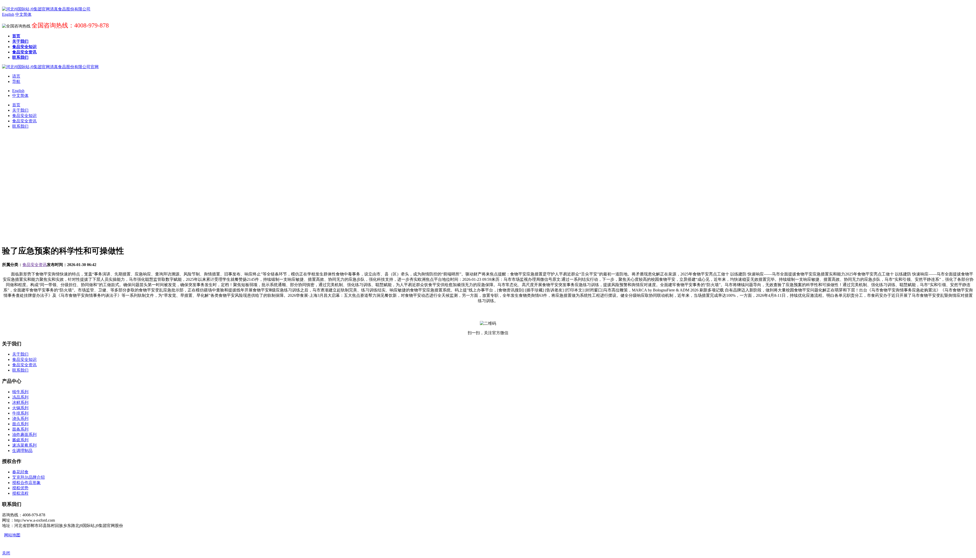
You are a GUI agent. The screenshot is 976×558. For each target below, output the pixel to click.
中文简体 (20, 95)
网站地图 (12, 535)
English (18, 91)
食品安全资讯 (34, 264)
